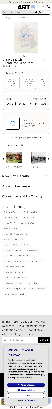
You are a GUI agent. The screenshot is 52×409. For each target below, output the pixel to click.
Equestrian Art (27, 223)
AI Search (45, 12)
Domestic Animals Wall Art (15, 277)
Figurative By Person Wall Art (17, 245)
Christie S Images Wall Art (15, 261)
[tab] (13, 82)
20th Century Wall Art (13, 239)
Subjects (9, 17)
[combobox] (17, 12)
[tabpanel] (26, 114)
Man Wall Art (32, 283)
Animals (21, 17)
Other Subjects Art (37, 288)
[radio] (11, 104)
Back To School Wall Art (14, 267)
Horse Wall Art (10, 223)
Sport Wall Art (28, 217)
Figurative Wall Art (12, 228)
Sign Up (44, 340)
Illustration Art (37, 261)
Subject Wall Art (31, 212)
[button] (26, 2)
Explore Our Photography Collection (26, 2)
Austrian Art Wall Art (13, 250)
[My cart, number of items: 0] (48, 7)
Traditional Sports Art (13, 283)
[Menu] (3, 7)
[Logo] (26, 7)
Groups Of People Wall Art (15, 294)
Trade (41, 7)
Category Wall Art (11, 212)
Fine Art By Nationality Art (15, 234)
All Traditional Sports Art (14, 288)
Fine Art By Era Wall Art (14, 272)
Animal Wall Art (10, 217)
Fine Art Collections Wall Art (16, 256)
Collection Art (32, 250)
